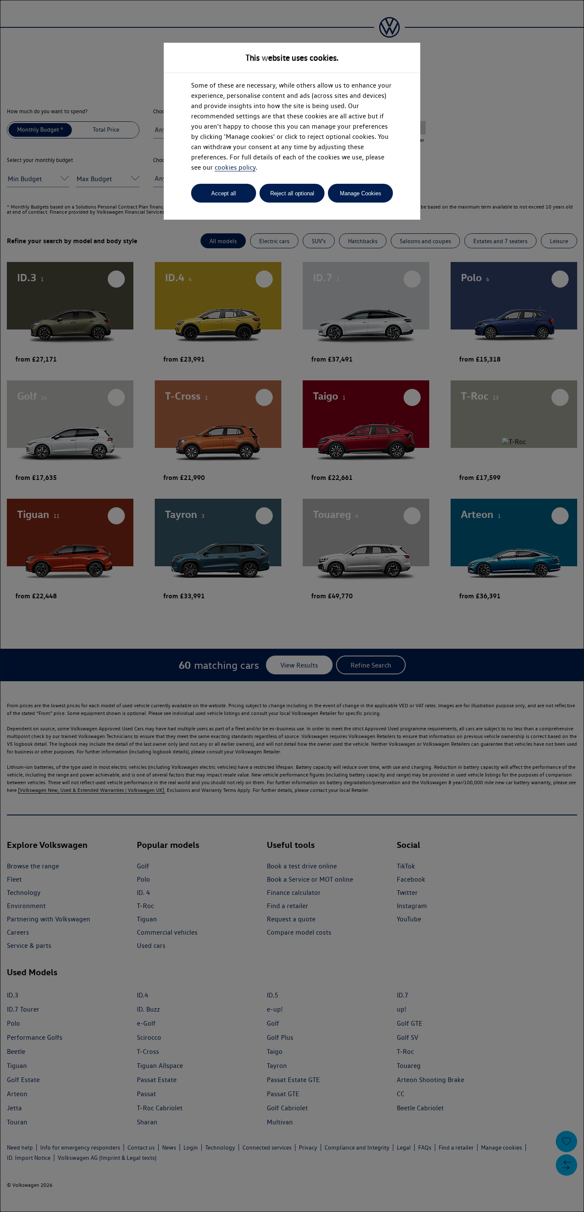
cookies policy (235, 167)
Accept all (223, 193)
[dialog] (292, 606)
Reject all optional (292, 193)
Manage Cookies (360, 193)
